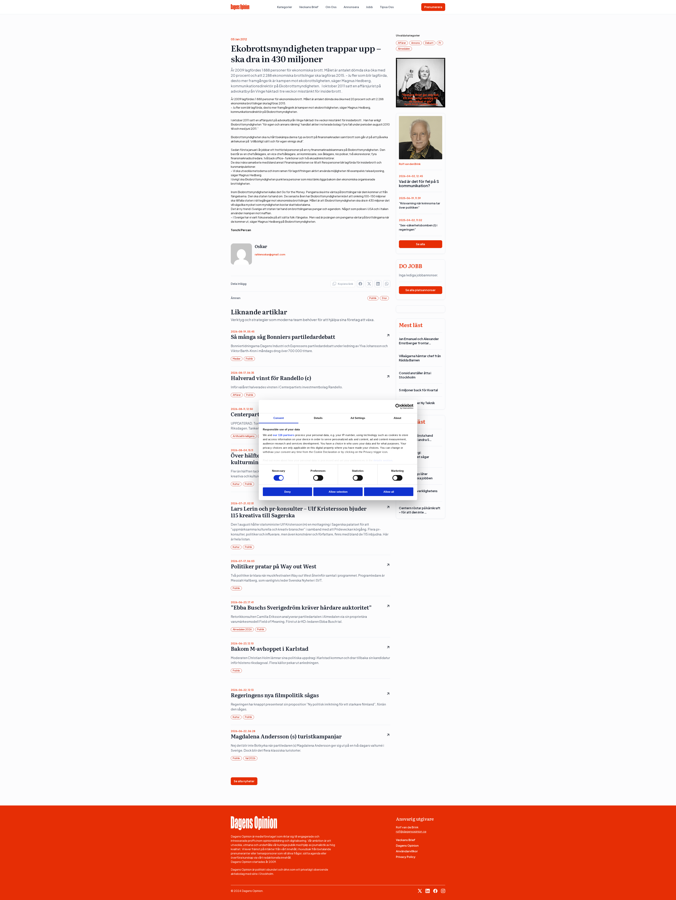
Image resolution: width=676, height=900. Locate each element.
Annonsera (351, 7)
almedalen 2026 (242, 629)
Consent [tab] (278, 417)
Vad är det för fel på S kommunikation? (419, 183)
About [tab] (397, 417)
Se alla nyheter (244, 781)
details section (383, 460)
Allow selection (338, 491)
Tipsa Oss (387, 7)
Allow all (388, 491)
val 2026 (250, 758)
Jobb (369, 7)
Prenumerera (433, 7)
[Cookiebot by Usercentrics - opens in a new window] (398, 406)
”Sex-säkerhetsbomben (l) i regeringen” (418, 227)
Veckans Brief (308, 7)
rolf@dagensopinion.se (411, 831)
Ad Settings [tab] (357, 417)
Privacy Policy (405, 857)
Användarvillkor (407, 851)
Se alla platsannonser (420, 290)
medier (236, 358)
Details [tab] (318, 417)
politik (373, 298)
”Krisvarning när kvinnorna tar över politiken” (419, 205)
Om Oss (331, 7)
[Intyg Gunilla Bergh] (420, 82)
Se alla (420, 244)
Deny (287, 491)
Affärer (237, 394)
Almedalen (404, 48)
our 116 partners (283, 434)
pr (440, 42)
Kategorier (284, 7)
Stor (384, 298)
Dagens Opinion (407, 845)
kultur (236, 483)
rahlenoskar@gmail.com (270, 254)
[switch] (318, 478)
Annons (415, 42)
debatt (429, 42)
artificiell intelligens (244, 436)
